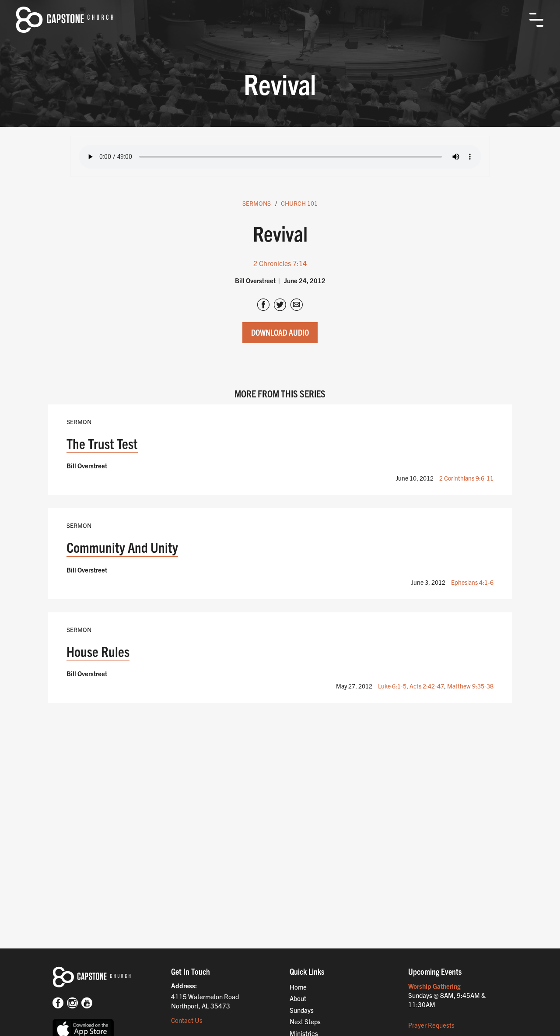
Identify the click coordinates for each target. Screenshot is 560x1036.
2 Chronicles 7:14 (280, 263)
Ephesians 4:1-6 (472, 582)
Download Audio (280, 332)
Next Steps (305, 1021)
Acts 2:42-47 (427, 686)
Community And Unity (122, 546)
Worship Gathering (434, 986)
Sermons (256, 203)
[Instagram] (72, 1004)
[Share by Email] (296, 305)
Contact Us (187, 1020)
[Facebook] (57, 1004)
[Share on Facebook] (263, 305)
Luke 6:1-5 (392, 686)
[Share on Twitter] (280, 305)
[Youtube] (86, 1004)
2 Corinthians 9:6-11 (466, 478)
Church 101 (299, 203)
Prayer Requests (431, 1025)
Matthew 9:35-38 (470, 686)
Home (298, 987)
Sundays (302, 1010)
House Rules (98, 651)
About (298, 998)
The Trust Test (102, 443)
